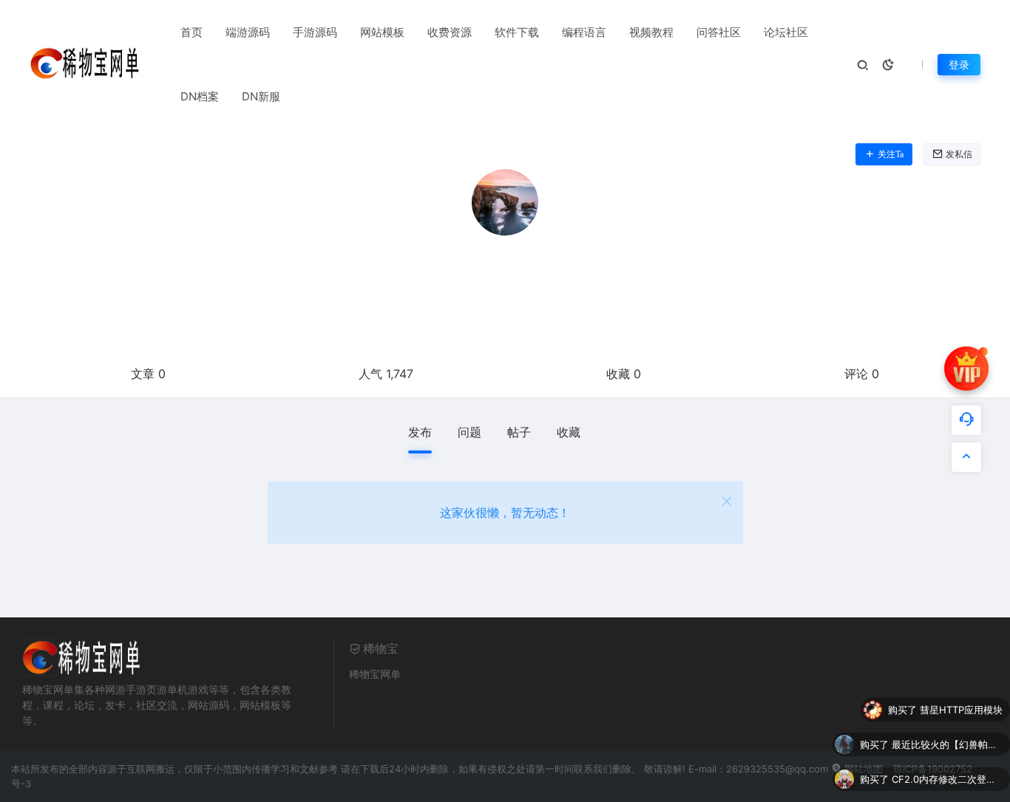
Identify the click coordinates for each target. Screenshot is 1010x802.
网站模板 (382, 32)
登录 (959, 64)
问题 (469, 432)
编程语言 (584, 32)
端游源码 (248, 32)
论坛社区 (786, 32)
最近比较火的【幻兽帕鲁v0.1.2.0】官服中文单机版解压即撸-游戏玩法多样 (947, 720)
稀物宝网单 (375, 674)
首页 (191, 32)
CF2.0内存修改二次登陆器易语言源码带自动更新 (947, 755)
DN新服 (261, 96)
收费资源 (449, 32)
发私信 (959, 154)
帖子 (519, 432)
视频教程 (651, 32)
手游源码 (315, 32)
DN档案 (199, 96)
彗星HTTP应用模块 (961, 685)
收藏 (568, 432)
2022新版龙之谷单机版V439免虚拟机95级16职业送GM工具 (947, 789)
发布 (420, 432)
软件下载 (517, 32)
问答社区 (719, 32)
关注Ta (891, 154)
